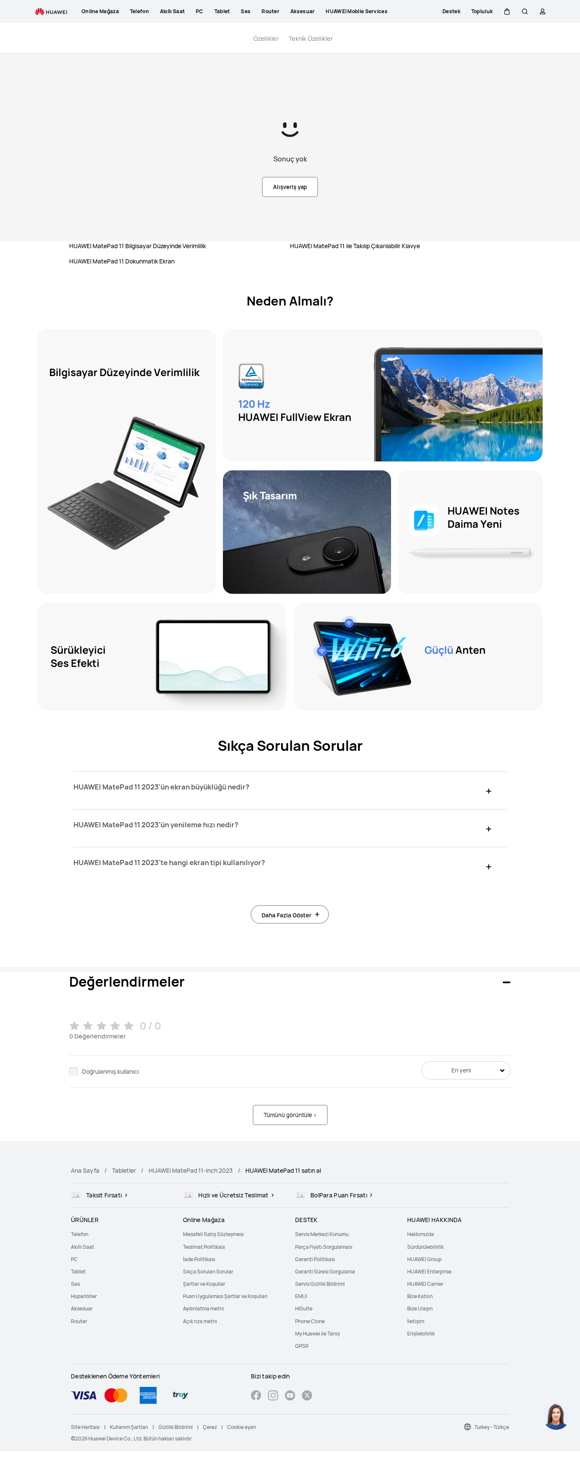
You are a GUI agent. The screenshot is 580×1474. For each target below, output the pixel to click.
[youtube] (290, 1396)
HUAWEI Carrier (425, 1283)
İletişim (415, 1321)
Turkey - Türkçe (491, 1427)
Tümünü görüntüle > (290, 1115)
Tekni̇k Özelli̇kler (311, 38)
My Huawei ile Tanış (317, 1333)
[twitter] (307, 1396)
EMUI (301, 1296)
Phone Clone (310, 1321)
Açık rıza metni (200, 1321)
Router (79, 1321)
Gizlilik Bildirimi (175, 1427)
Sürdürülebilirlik (425, 1246)
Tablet (78, 1271)
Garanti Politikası (315, 1259)
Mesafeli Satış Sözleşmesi (213, 1234)
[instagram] (273, 1396)
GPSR (302, 1346)
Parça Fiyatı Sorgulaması (323, 1246)
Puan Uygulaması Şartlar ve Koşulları (225, 1296)
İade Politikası (199, 1259)
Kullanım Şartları (129, 1427)
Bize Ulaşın (420, 1308)
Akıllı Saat (82, 1246)
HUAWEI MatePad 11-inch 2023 (191, 1170)
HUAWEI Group (424, 1259)
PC (74, 1259)
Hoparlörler (84, 1296)
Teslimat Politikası (204, 1246)
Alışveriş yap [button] (290, 187)
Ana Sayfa (85, 1170)
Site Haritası (85, 1427)
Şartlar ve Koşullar (204, 1283)
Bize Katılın (420, 1296)
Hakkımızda (420, 1234)
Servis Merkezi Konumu (322, 1234)
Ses (75, 1283)
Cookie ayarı (241, 1427)
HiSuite (304, 1308)
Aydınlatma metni (203, 1308)
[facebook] (256, 1396)
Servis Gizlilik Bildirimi (320, 1283)
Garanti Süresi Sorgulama (325, 1271)
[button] (507, 11)
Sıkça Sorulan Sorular (208, 1271)
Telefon (79, 1234)
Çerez (210, 1427)
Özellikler (266, 38)
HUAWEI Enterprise (429, 1271)
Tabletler (124, 1170)
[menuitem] (122, 1234)
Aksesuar (82, 1308)
